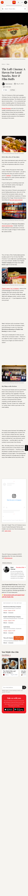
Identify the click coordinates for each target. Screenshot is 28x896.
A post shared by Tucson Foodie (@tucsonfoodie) (14, 520)
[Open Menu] (25, 2)
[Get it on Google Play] (19, 709)
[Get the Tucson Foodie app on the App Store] (2, 2)
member (8, 175)
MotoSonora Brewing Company (12, 606)
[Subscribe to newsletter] (24, 687)
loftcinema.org (8, 558)
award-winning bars (7, 225)
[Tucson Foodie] (14, 2)
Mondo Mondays (6, 108)
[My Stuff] (18, 2)
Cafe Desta (6, 627)
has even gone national (16, 200)
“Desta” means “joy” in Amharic (10, 288)
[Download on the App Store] (8, 709)
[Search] (25, 9)
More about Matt (20, 567)
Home (3, 64)
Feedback (26, 448)
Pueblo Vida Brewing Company (12, 616)
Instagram (10, 612)
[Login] (22, 2)
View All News (5, 655)
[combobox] (13, 8)
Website (5, 612)
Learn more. (8, 531)
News (8, 64)
